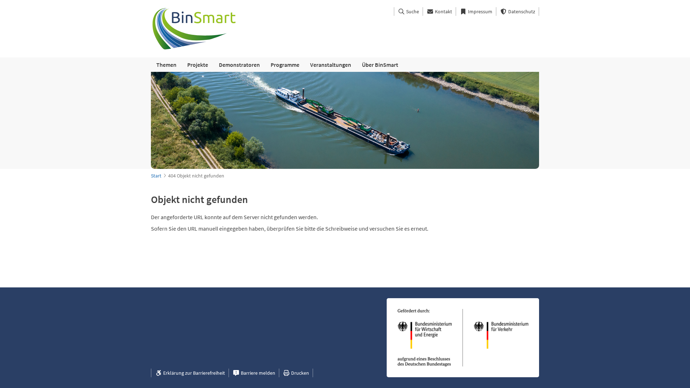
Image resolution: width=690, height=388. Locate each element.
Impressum (479, 11)
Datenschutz (521, 11)
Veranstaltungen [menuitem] (330, 64)
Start (156, 175)
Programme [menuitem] (285, 64)
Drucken (299, 373)
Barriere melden (257, 373)
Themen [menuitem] (166, 64)
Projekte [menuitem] (197, 64)
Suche (412, 11)
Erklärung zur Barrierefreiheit (193, 373)
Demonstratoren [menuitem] (239, 64)
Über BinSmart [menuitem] (380, 64)
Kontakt (443, 11)
